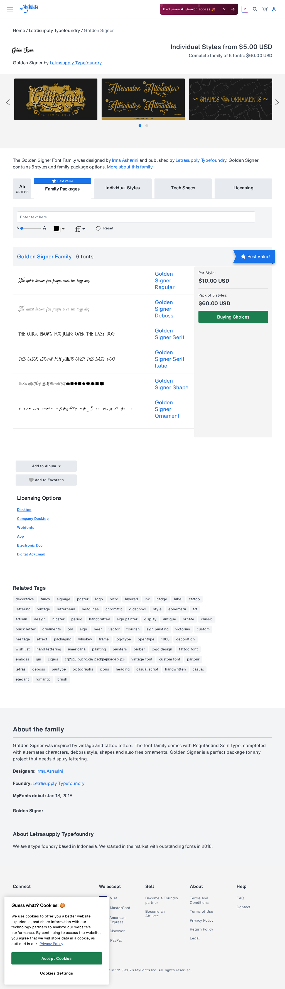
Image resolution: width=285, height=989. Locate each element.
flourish (133, 629)
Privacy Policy (201, 920)
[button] (59, 229)
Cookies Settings (56, 973)
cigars (53, 659)
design (40, 619)
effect (42, 639)
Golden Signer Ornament (167, 409)
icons (104, 669)
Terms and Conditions (199, 900)
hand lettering (48, 649)
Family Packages (62, 188)
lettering (23, 609)
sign (83, 629)
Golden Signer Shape (171, 384)
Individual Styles (122, 187)
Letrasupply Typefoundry (54, 30)
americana (76, 649)
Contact (243, 907)
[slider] (30, 228)
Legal (195, 938)
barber (139, 649)
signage (63, 599)
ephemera (177, 609)
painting (99, 649)
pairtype (59, 669)
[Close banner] (224, 9)
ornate (188, 619)
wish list (23, 649)
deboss (38, 669)
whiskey (85, 639)
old (70, 629)
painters (120, 649)
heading (123, 669)
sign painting (157, 629)
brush (62, 679)
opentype (146, 639)
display (150, 619)
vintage (43, 609)
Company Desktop (33, 518)
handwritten (175, 669)
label (178, 599)
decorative (25, 599)
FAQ (240, 898)
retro (114, 599)
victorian (182, 629)
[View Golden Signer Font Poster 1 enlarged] (55, 99)
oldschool (137, 609)
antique (169, 619)
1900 (165, 639)
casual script (147, 669)
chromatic (113, 609)
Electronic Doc (30, 545)
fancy (45, 599)
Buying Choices (233, 317)
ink (147, 599)
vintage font (142, 659)
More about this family (130, 166)
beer (98, 629)
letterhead (66, 609)
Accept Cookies (56, 958)
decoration (185, 639)
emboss (22, 659)
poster (83, 599)
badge (161, 599)
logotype (123, 639)
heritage (23, 639)
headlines (90, 609)
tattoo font (188, 649)
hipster (58, 619)
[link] (265, 9)
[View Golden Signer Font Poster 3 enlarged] (230, 99)
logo (99, 599)
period (76, 619)
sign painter (127, 619)
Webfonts (25, 527)
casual (198, 669)
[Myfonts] (29, 11)
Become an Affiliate (155, 913)
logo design (162, 649)
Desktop (24, 509)
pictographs (83, 669)
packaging (63, 639)
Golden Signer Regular (165, 280)
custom (203, 629)
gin (38, 659)
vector (114, 629)
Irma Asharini (125, 160)
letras (21, 669)
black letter (26, 629)
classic (207, 619)
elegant (22, 679)
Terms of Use (201, 911)
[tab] (140, 125)
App (20, 536)
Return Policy (201, 929)
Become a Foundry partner (161, 900)
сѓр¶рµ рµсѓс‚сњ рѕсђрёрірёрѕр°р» (95, 659)
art (195, 609)
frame (104, 639)
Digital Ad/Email (31, 554)
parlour (193, 659)
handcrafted (99, 619)
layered (131, 599)
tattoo (194, 599)
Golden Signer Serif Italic (170, 358)
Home (19, 30)
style (157, 609)
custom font (169, 659)
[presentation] (8, 102)
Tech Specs (183, 187)
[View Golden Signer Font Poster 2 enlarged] (143, 99)
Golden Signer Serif (170, 334)
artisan (21, 619)
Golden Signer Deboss (164, 308)
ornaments (51, 629)
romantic (43, 679)
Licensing (244, 187)
